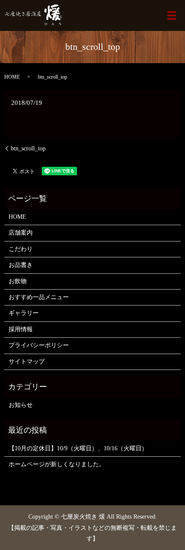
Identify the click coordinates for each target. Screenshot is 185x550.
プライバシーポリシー (39, 345)
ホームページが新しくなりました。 (57, 464)
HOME (12, 77)
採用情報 (21, 329)
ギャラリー (24, 313)
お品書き (21, 265)
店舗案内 (21, 232)
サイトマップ (27, 361)
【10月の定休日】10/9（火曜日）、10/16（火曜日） (78, 448)
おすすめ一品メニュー (39, 297)
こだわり (21, 249)
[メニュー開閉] (171, 15)
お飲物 (18, 281)
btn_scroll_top (28, 148)
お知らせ (21, 405)
